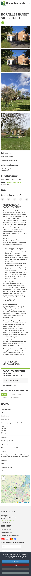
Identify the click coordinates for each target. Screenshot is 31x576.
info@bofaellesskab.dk (7, 521)
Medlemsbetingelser (6, 532)
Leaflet (19, 502)
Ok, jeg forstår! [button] (15, 561)
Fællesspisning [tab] (15, 397)
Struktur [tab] (4, 394)
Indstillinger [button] (15, 569)
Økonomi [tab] (12, 394)
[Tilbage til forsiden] (15, 3)
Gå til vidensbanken (9, 385)
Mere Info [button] (15, 573)
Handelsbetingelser (6, 530)
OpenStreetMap (26, 502)
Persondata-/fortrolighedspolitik (10, 535)
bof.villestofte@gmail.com (13, 182)
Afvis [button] (15, 565)
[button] (29, 3)
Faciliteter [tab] (4, 397)
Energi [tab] (19, 394)
